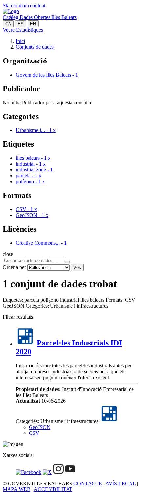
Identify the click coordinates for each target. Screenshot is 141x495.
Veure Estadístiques (23, 30)
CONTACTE (87, 483)
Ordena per (14, 267)
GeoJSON (39, 427)
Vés (77, 267)
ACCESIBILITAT (53, 489)
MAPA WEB (16, 489)
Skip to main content (24, 5)
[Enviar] (67, 262)
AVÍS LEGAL (120, 483)
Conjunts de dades (35, 47)
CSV (34, 433)
